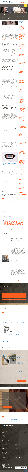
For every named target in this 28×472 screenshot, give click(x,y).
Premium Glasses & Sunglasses (8, 331)
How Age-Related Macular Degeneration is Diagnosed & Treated (22, 155)
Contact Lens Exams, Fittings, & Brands (20, 435)
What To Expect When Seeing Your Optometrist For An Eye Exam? (22, 114)
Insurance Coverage (21, 184)
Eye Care (11, 222)
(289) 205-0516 (23, 2)
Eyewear (20, 183)
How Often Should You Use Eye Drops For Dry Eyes (22, 60)
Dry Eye (6, 206)
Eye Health (20, 180)
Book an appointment (5, 347)
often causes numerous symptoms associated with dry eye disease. (9, 77)
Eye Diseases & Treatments (16, 222)
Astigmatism (20, 169)
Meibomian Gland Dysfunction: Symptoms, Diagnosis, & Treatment (22, 152)
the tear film (15, 53)
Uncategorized (16, 224)
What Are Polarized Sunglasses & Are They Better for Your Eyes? (22, 65)
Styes (19, 189)
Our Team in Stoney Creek (6, 432)
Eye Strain (8, 223)
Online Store (25, 5)
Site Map (3, 436)
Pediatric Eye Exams (6, 327)
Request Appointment (20, 5)
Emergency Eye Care (22, 174)
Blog (17, 4)
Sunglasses (16, 448)
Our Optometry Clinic (5, 431)
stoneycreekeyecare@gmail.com (7, 467)
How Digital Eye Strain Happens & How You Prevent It (22, 164)
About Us (1, 5)
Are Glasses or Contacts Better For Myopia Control (22, 137)
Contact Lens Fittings (7, 328)
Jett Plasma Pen (20, 223)
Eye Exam (20, 179)
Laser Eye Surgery (21, 187)
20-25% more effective (5, 174)
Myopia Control (6, 330)
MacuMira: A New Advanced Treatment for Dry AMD (22, 47)
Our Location (14, 5)
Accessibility (4, 441)
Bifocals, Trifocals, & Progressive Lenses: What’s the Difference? (22, 161)
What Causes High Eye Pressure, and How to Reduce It (22, 69)
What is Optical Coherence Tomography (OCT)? (22, 74)
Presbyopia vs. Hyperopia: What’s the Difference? (22, 78)
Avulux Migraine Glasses (22, 170)
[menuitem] (2, 5)
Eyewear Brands (10, 5)
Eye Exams (5, 326)
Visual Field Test (21, 192)
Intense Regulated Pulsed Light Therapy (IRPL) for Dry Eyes (22, 149)
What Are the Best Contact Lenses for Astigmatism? (21, 145)
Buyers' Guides (16, 221)
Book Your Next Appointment (21, 16)
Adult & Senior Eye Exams (18, 432)
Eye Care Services (5, 5)
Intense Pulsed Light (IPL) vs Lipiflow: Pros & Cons (22, 117)
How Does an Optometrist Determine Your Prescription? (22, 97)
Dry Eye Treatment (6, 329)
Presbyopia (20, 188)
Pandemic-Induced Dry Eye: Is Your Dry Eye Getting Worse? (22, 132)
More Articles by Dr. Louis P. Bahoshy (16, 280)
